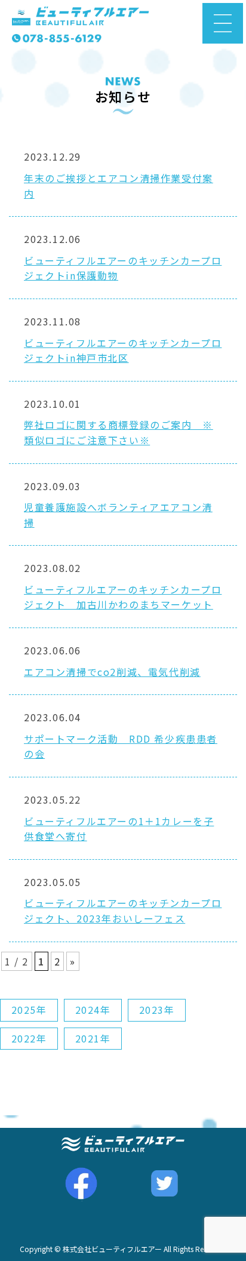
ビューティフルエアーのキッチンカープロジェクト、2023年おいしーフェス (123, 910)
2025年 (29, 1009)
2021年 (93, 1038)
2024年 (93, 1009)
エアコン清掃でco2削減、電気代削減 (112, 672)
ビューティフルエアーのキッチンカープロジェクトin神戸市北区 (123, 350)
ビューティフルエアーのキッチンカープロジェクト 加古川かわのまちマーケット (123, 597)
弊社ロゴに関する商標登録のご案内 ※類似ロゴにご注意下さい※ (118, 432)
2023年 (157, 1009)
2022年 (29, 1038)
